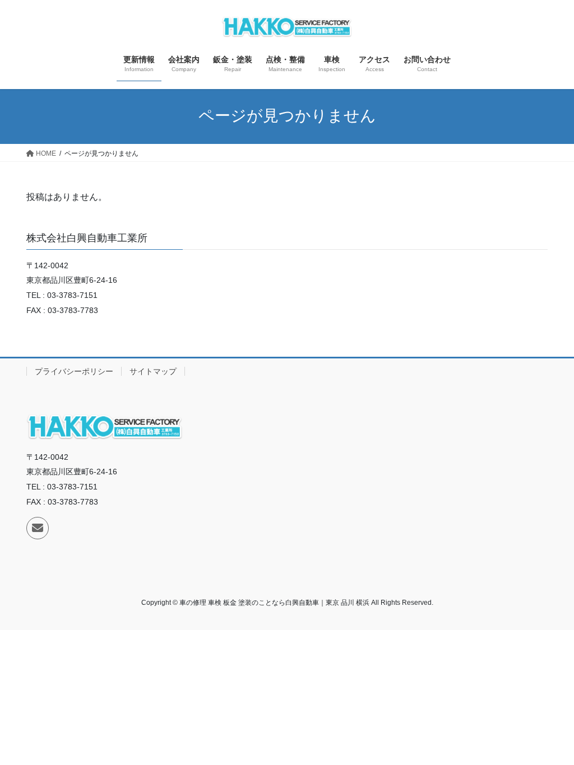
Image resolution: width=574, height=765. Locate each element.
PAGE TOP (549, 732)
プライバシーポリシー (74, 371)
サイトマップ (153, 371)
